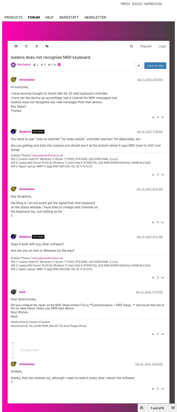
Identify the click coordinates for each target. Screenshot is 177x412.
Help (49, 17)
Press (125, 4)
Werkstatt (69, 17)
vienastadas (27, 79)
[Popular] (37, 46)
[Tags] (47, 46)
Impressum (153, 4)
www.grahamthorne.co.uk (47, 155)
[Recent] (26, 46)
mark (22, 292)
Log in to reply (155, 65)
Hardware (24, 64)
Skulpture (25, 131)
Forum (34, 17)
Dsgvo (137, 4)
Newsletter (95, 17)
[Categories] (16, 46)
